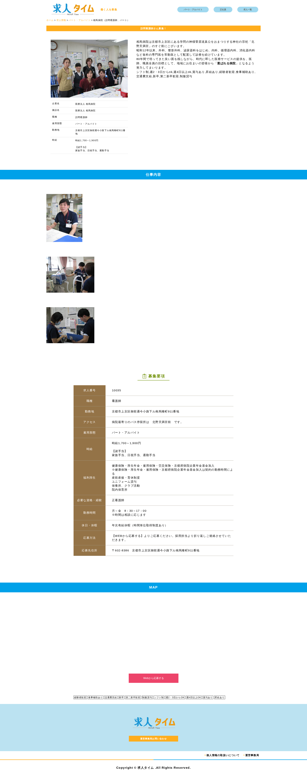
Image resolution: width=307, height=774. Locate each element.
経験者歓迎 (80, 697)
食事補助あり (95, 697)
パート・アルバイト (193, 9)
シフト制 (159, 697)
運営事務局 (252, 755)
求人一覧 (248, 9)
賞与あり (208, 697)
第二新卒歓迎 (133, 697)
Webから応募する (153, 678)
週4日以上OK (193, 697)
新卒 (121, 697)
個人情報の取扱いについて (223, 755)
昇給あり (219, 697)
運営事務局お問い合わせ (153, 738)
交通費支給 (111, 697)
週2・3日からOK (175, 697)
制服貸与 (147, 697)
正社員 (223, 9)
